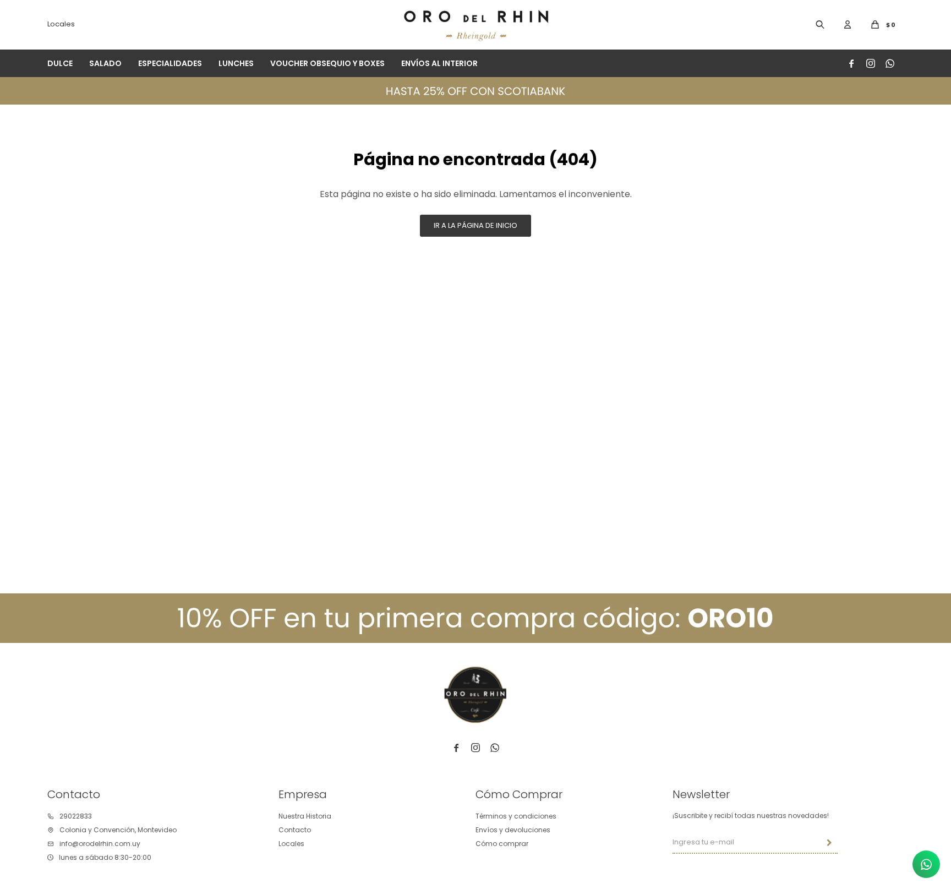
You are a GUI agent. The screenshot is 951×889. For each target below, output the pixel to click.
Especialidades (170, 63)
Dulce (60, 63)
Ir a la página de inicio (475, 225)
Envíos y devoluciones (513, 830)
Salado (105, 63)
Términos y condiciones (516, 816)
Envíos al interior (439, 63)
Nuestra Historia (304, 816)
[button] (820, 25)
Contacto (294, 830)
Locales (61, 24)
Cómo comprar (502, 843)
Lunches (236, 63)
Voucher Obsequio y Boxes (327, 63)
